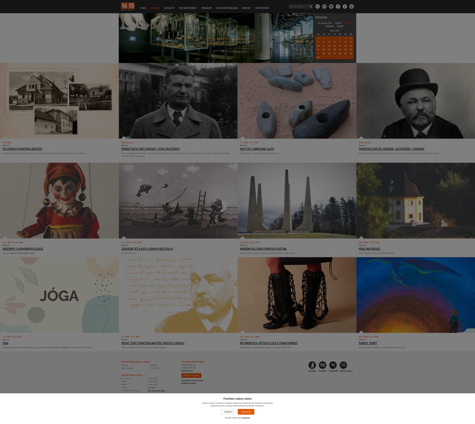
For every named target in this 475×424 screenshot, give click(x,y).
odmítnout (246, 418)
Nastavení (228, 412)
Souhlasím (246, 412)
